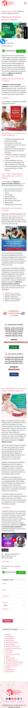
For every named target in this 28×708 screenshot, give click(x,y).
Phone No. (5, 596)
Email (4, 590)
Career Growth (10, 640)
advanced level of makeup (12, 157)
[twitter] (10, 699)
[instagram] (13, 699)
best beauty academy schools (14, 216)
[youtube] (15, 699)
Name (4, 583)
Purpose (5, 602)
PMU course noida (7, 558)
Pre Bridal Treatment (12, 666)
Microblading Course (12, 660)
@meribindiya (14, 369)
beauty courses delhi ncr (12, 554)
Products (8, 668)
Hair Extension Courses (13, 654)
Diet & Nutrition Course (13, 646)
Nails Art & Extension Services (14, 662)
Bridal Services (10, 638)
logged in (12, 566)
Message (5, 609)
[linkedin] (18, 699)
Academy (8, 635)
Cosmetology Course (12, 642)
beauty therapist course (9, 556)
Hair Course (9, 652)
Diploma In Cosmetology (12, 293)
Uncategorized (10, 670)
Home (3, 11)
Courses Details (11, 11)
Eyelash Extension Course (13, 648)
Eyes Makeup (9, 650)
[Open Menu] (25, 3)
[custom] (21, 699)
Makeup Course (10, 658)
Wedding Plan (10, 672)
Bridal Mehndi (10, 637)
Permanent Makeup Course (14, 664)
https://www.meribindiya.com (16, 342)
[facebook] (7, 699)
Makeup (8, 656)
